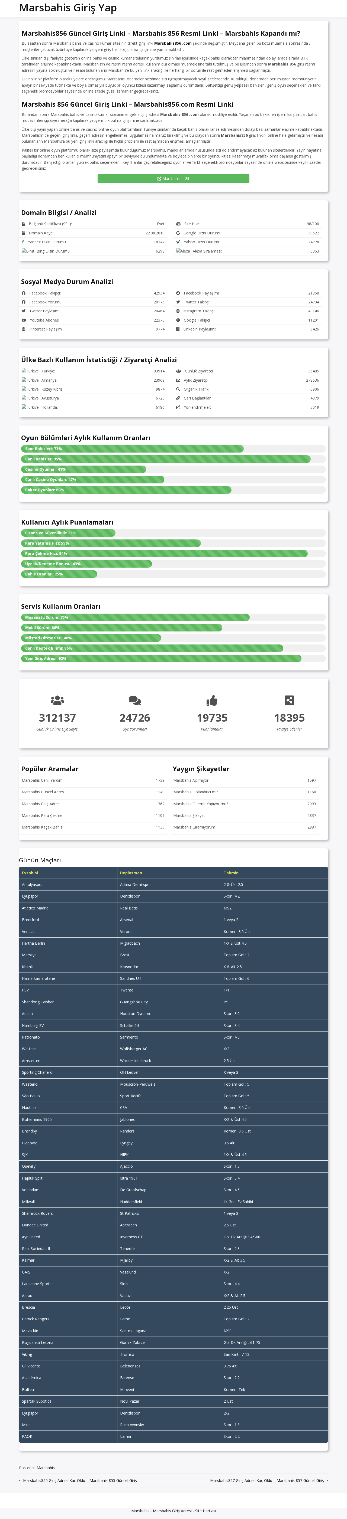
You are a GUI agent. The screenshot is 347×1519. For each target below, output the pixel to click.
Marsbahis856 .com (173, 43)
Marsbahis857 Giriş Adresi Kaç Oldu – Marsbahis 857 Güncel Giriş (267, 1480)
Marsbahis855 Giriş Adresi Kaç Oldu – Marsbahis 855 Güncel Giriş (80, 1480)
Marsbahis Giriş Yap (68, 7)
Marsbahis (46, 1467)
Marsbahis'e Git (175, 178)
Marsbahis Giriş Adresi (172, 1510)
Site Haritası (205, 1510)
